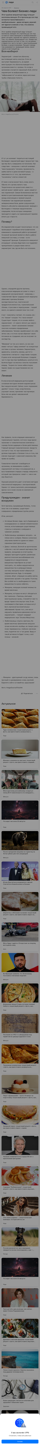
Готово (20, 1441)
